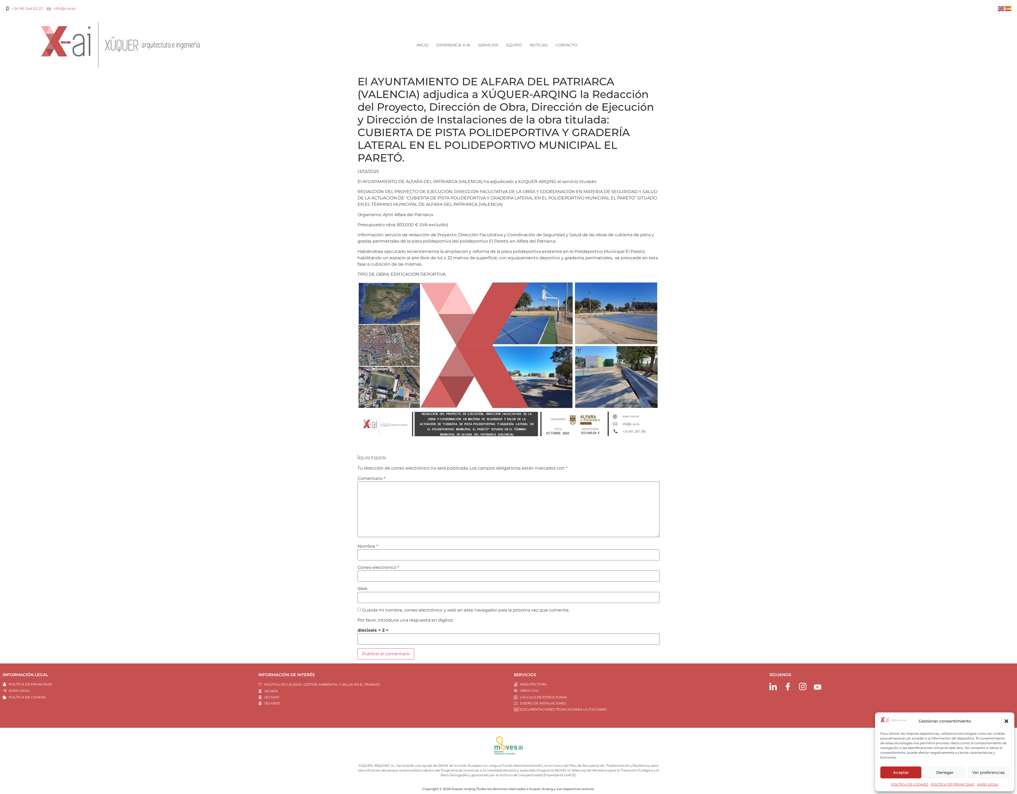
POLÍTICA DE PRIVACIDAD (952, 784)
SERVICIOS (488, 45)
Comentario (371, 478)
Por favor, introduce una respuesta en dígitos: (405, 620)
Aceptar (901, 772)
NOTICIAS (539, 45)
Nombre (368, 546)
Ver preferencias (988, 772)
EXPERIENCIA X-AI (453, 45)
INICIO (423, 45)
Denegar (944, 772)
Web (363, 589)
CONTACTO (566, 45)
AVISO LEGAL (987, 784)
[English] (1001, 8)
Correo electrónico (378, 567)
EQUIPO (514, 45)
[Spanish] (1008, 8)
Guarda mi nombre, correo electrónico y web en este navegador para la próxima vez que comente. (465, 610)
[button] (1006, 721)
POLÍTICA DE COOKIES (909, 784)
